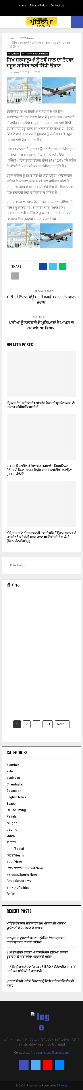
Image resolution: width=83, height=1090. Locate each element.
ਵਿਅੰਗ (11, 894)
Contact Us (57, 5)
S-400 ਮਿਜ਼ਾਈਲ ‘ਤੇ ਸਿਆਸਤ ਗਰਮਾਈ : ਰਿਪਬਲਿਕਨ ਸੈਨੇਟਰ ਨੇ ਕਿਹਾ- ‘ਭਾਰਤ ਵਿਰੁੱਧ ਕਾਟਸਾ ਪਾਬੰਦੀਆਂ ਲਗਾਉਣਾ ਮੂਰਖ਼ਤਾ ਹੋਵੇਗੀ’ (39, 470)
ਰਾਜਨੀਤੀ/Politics (18, 887)
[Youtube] (47, 1065)
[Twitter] (36, 1065)
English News (16, 797)
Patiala (12, 816)
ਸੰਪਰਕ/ (11, 842)
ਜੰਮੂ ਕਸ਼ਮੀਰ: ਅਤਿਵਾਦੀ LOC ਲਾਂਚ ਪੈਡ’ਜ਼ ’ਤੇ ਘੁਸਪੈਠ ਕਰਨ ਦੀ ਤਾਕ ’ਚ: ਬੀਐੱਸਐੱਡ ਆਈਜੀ (41, 405)
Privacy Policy (38, 5)
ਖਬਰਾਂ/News (13, 53)
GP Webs (62, 1085)
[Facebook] (24, 1065)
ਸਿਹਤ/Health (15, 855)
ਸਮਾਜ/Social (15, 849)
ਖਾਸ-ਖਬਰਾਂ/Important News (35, 53)
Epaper (12, 803)
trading (12, 829)
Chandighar (15, 784)
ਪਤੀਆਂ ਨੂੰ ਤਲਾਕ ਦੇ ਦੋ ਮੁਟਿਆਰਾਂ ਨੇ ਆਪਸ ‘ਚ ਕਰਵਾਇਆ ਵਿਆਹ (41, 326)
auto (10, 771)
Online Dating (16, 810)
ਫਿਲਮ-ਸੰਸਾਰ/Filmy (19, 881)
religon (12, 823)
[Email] (59, 1065)
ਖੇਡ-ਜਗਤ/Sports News (22, 874)
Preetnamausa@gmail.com (50, 1052)
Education (14, 791)
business (13, 777)
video (11, 836)
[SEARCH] (71, 565)
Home (22, 5)
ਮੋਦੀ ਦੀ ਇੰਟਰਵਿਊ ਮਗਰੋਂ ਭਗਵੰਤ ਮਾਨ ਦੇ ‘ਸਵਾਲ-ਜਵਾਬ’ (41, 300)
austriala (13, 765)
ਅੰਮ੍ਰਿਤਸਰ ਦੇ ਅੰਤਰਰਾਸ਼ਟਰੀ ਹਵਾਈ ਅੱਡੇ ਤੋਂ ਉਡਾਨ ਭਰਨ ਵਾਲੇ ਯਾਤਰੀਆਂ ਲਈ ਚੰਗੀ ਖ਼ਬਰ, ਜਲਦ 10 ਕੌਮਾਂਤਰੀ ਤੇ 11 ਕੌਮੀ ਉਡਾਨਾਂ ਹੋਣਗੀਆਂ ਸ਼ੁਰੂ (41, 537)
